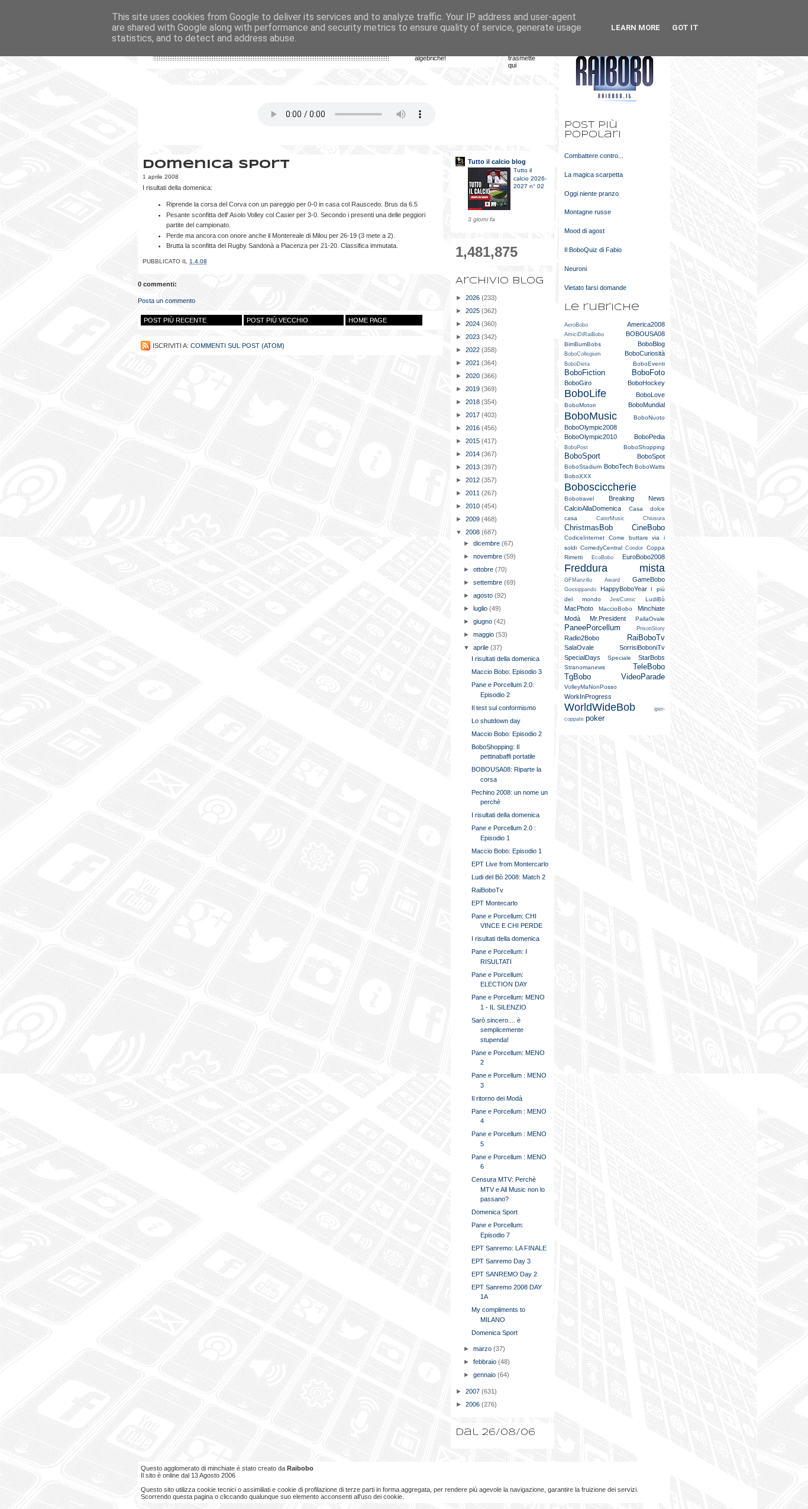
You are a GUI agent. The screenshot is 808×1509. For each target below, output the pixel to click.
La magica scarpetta (593, 174)
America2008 (646, 324)
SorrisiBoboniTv (642, 647)
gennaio (485, 1374)
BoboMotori (580, 405)
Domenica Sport (494, 1211)
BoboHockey (646, 382)
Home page (367, 320)
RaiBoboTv (487, 890)
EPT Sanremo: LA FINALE (509, 1248)
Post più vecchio (277, 320)
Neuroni (575, 268)
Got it (685, 27)
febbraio (485, 1361)
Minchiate (651, 608)
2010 (473, 506)
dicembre (487, 543)
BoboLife (585, 393)
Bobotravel (579, 498)
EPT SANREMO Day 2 (504, 1274)
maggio (484, 634)
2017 (473, 414)
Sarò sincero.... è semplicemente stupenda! (497, 1030)
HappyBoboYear (623, 588)
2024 (473, 323)
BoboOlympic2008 (590, 427)
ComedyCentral (601, 547)
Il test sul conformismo (503, 707)
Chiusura (654, 518)
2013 (473, 466)
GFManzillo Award (592, 580)
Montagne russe (587, 211)
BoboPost (576, 447)
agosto (484, 595)
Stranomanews (584, 667)
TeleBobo (649, 666)
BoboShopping (644, 447)
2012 (473, 479)
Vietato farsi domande (595, 287)
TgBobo (577, 676)
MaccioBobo (615, 608)
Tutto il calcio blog (497, 161)
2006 (473, 1404)
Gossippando (580, 589)
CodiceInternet (584, 537)
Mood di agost (584, 230)
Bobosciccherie (600, 487)
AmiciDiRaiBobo (584, 334)
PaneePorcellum (592, 627)
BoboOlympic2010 (590, 436)
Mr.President (608, 618)
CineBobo (648, 527)
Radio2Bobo (581, 637)
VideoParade (643, 676)
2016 (473, 427)
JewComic (623, 599)
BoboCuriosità (645, 353)
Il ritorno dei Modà (496, 1098)
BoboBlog (651, 343)
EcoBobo (602, 557)
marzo (483, 1348)
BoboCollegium (582, 354)
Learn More (635, 27)
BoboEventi (649, 363)
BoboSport (582, 456)
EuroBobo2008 (643, 556)
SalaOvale (579, 647)
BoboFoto (648, 372)
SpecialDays (582, 657)
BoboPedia (649, 436)
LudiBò (655, 599)
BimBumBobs (582, 344)
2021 (473, 362)
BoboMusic (590, 416)
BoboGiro (578, 382)
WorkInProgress (588, 696)
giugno (483, 621)
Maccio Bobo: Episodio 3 (506, 671)
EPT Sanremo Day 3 (501, 1261)
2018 (473, 401)
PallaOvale (650, 618)
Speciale (619, 657)
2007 (473, 1391)
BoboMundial (646, 404)
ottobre (484, 569)
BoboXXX (578, 476)
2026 (473, 297)
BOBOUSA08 (645, 333)
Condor (634, 548)
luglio (481, 608)
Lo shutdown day (496, 720)
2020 (473, 375)
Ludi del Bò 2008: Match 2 (508, 877)
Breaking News (637, 498)
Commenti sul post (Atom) (237, 345)
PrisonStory (650, 628)
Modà (572, 618)
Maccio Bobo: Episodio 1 (506, 851)
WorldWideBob (599, 707)
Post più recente (175, 320)
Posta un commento (166, 300)
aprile (481, 647)
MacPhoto (578, 608)
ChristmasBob (588, 527)
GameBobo (648, 579)
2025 (473, 310)
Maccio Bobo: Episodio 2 (506, 733)
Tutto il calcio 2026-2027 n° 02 (530, 178)
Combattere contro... (593, 155)
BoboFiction (584, 372)
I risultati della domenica (505, 658)
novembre (488, 556)
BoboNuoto (649, 417)
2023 (473, 336)
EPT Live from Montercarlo (509, 864)
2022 (473, 349)
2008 (473, 532)
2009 (473, 519)
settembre (488, 582)
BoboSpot (651, 456)
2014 (473, 453)
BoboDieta (577, 364)
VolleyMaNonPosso (590, 686)
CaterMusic (610, 518)
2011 (473, 492)
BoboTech (618, 466)
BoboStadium (583, 466)
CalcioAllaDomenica (592, 508)
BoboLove (650, 394)
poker (595, 718)
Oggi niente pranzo (591, 193)
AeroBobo (576, 325)
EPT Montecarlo (494, 903)
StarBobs (651, 657)
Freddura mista (614, 568)
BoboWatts (650, 466)
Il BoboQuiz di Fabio (593, 249)
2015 (473, 440)
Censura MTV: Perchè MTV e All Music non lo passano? (508, 1189)
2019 (473, 388)
